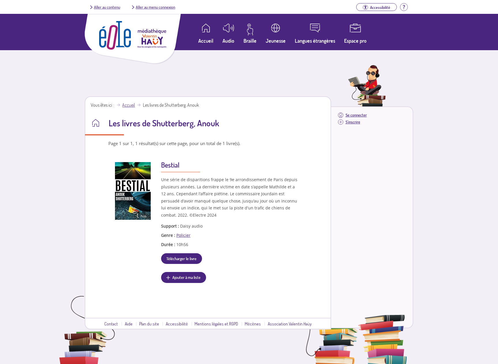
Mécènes (253, 324)
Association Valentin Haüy (290, 324)
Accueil (128, 105)
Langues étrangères (315, 40)
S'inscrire (353, 121)
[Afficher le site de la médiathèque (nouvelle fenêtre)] (151, 46)
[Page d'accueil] (115, 48)
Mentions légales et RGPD (216, 324)
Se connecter (356, 114)
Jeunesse (276, 40)
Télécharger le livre (181, 258)
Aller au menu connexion (155, 7)
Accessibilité (177, 324)
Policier (183, 235)
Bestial (170, 164)
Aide (129, 324)
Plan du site (149, 324)
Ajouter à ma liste (186, 277)
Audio (228, 40)
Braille (250, 40)
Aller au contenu (107, 7)
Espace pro (355, 40)
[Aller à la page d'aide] (404, 6)
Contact (111, 324)
